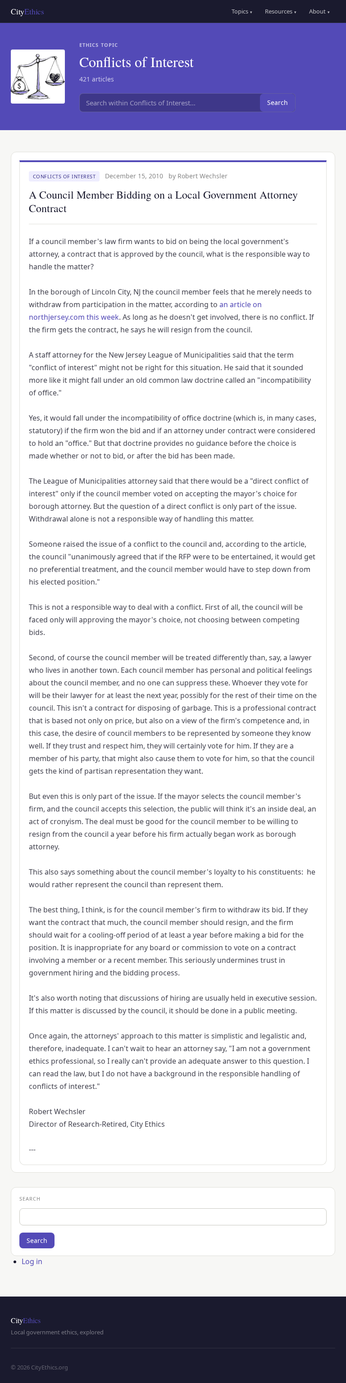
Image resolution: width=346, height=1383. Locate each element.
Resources (280, 11)
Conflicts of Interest (64, 176)
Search (277, 102)
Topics (242, 11)
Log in (32, 1261)
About (319, 11)
